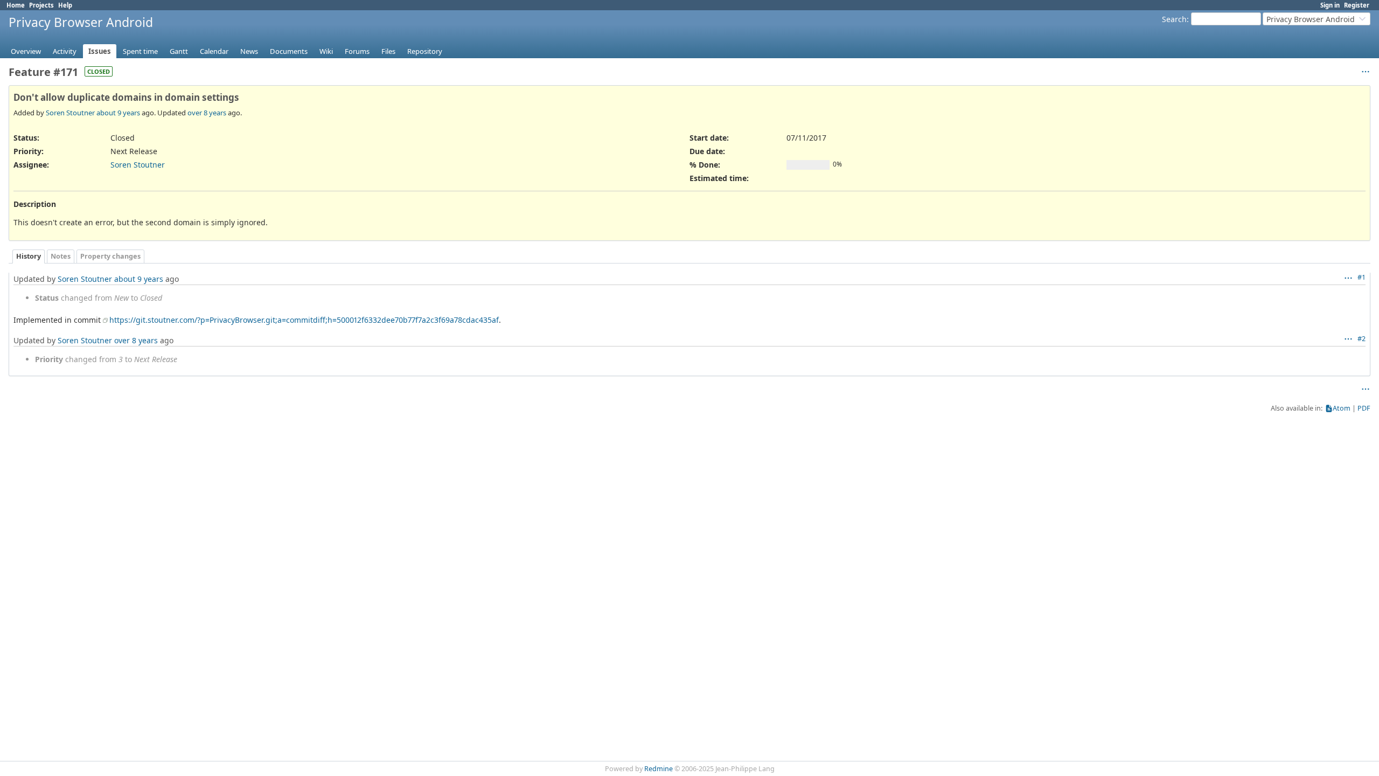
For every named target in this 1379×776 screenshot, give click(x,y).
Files (388, 51)
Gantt (179, 51)
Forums (357, 51)
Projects (41, 5)
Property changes (110, 256)
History (28, 256)
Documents (289, 51)
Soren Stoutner (70, 112)
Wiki (326, 51)
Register (1356, 5)
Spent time (140, 51)
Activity (64, 51)
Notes (61, 256)
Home (15, 5)
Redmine (658, 768)
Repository (424, 51)
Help (65, 5)
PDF (1363, 408)
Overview (26, 51)
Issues (99, 51)
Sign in (1330, 5)
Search (1174, 19)
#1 (1361, 277)
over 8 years (206, 112)
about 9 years (118, 112)
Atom (1341, 408)
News (249, 51)
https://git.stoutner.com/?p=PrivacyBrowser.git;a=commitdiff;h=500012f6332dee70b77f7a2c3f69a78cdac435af (304, 320)
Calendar (214, 51)
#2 (1361, 338)
